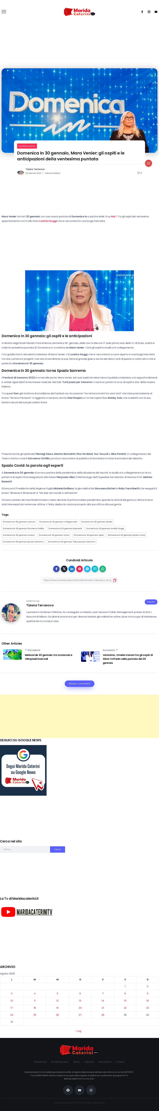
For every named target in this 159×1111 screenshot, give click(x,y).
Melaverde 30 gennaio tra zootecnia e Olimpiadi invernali (48, 657)
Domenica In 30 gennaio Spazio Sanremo (23, 541)
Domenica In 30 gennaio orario (54, 535)
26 (57, 1015)
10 (12, 1000)
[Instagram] (147, 11)
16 (147, 1000)
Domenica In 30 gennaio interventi (65, 528)
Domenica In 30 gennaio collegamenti (58, 521)
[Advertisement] (79, 716)
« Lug (78, 1031)
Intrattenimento (27, 146)
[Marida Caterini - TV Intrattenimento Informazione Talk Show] (79, 11)
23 (147, 1008)
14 (103, 1000)
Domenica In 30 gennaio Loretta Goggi (105, 528)
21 (103, 1008)
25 (34, 1015)
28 (102, 1015)
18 (35, 1008)
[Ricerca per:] (25, 849)
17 (12, 1008)
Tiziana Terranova (35, 169)
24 (11, 1015)
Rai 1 (113, 216)
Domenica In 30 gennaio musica (19, 535)
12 (57, 1000)
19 (57, 1008)
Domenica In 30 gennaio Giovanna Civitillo (23, 528)
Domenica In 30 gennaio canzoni (19, 521)
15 (125, 1000)
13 (80, 1000)
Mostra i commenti (79, 683)
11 (35, 1000)
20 (80, 1008)
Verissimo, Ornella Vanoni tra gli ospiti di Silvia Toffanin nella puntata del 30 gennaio (128, 659)
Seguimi (151, 601)
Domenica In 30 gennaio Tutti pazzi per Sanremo (71, 541)
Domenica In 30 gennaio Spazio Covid (126, 535)
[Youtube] (154, 11)
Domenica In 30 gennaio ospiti (88, 535)
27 (80, 1015)
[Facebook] (141, 11)
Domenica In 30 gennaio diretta (96, 521)
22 (125, 1008)
